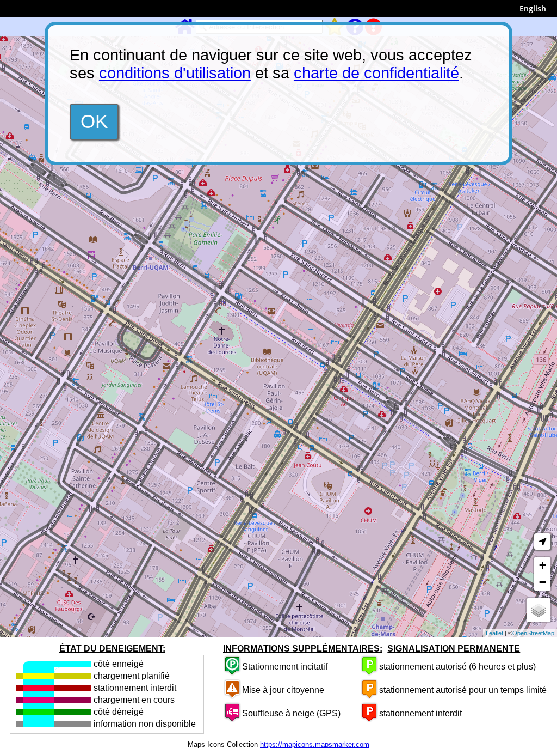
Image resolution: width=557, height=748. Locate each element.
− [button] (542, 582)
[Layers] (538, 610)
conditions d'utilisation (175, 73)
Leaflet (494, 633)
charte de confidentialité (376, 73)
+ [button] (542, 565)
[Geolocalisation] (542, 541)
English (532, 8)
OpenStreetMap (533, 633)
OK (94, 121)
